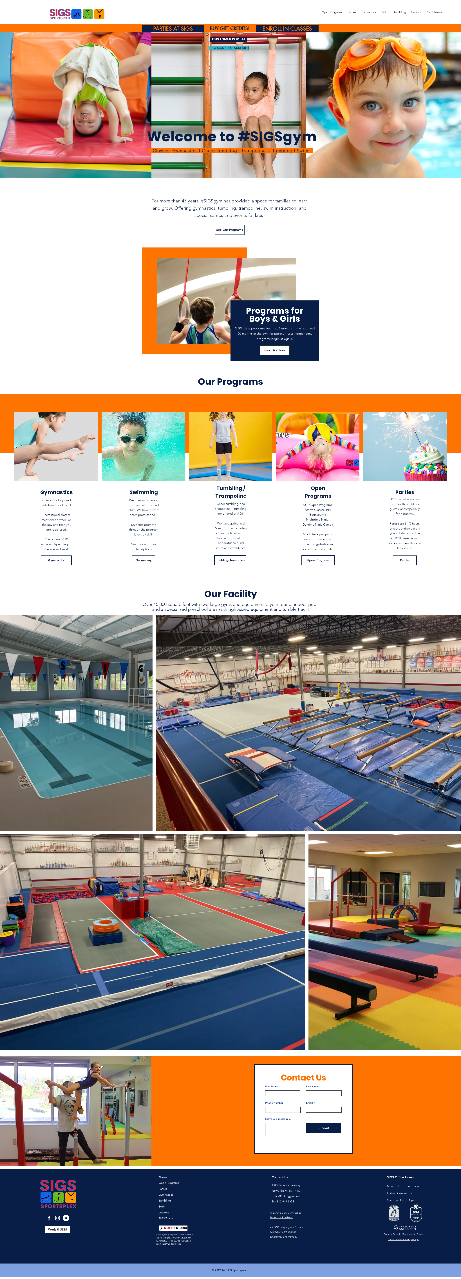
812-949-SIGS (285, 1201)
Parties (163, 1188)
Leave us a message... (278, 1119)
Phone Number (274, 1103)
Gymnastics (166, 1194)
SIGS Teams (166, 1218)
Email (309, 1103)
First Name (271, 1086)
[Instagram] (57, 1218)
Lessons (164, 1212)
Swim (162, 1206)
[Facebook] (49, 1218)
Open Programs (169, 1182)
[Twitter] (66, 1218)
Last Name (312, 1086)
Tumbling (165, 1200)
